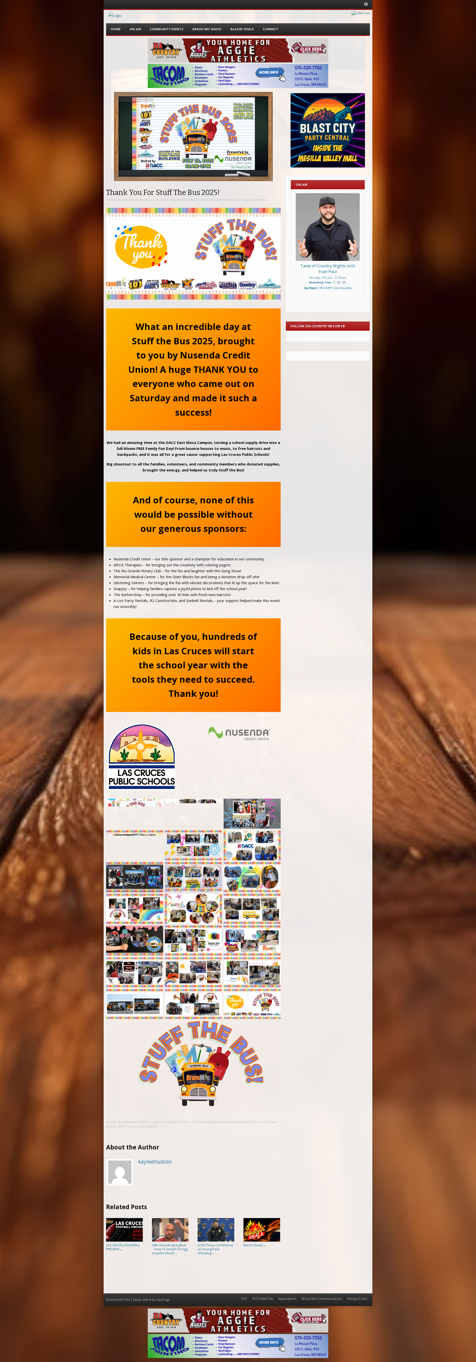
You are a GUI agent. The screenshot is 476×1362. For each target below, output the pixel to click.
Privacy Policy (357, 1298)
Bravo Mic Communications (322, 1298)
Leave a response (253, 200)
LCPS (266, 1122)
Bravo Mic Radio (206, 29)
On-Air (135, 29)
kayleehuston (132, 200)
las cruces (253, 1122)
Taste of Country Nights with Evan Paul (327, 268)
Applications (287, 1298)
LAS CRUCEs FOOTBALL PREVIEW (123, 1247)
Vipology (163, 1299)
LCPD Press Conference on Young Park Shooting (215, 1249)
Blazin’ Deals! (255, 1245)
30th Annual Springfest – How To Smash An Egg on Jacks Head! (169, 1249)
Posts (203, 200)
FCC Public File (262, 1298)
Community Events (166, 29)
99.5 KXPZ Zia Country (335, 288)
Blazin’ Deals (242, 29)
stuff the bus (128, 1126)
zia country (148, 1126)
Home (115, 29)
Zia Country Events (223, 200)
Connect (270, 29)
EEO (244, 1298)
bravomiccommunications (224, 1122)
